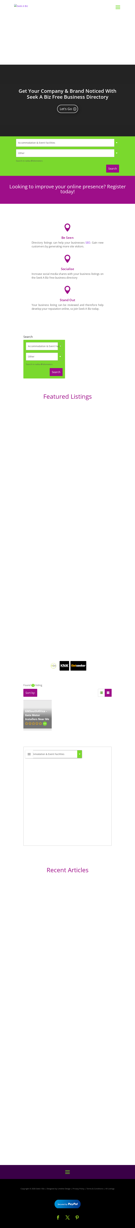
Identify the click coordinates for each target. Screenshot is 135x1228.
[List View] (101, 693)
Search (112, 168)
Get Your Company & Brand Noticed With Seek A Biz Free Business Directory (67, 94)
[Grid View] (108, 693)
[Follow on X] (67, 1218)
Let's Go (66, 109)
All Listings (109, 1188)
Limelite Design (64, 1188)
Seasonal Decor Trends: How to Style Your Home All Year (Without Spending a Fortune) (62, 1137)
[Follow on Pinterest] (77, 1218)
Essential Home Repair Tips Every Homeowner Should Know (58, 1064)
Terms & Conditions (94, 1188)
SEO (87, 242)
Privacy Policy (78, 1188)
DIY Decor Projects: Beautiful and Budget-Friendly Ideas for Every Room (66, 971)
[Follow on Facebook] (58, 1218)
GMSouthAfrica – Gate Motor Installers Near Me (37, 715)
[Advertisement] (67, 40)
